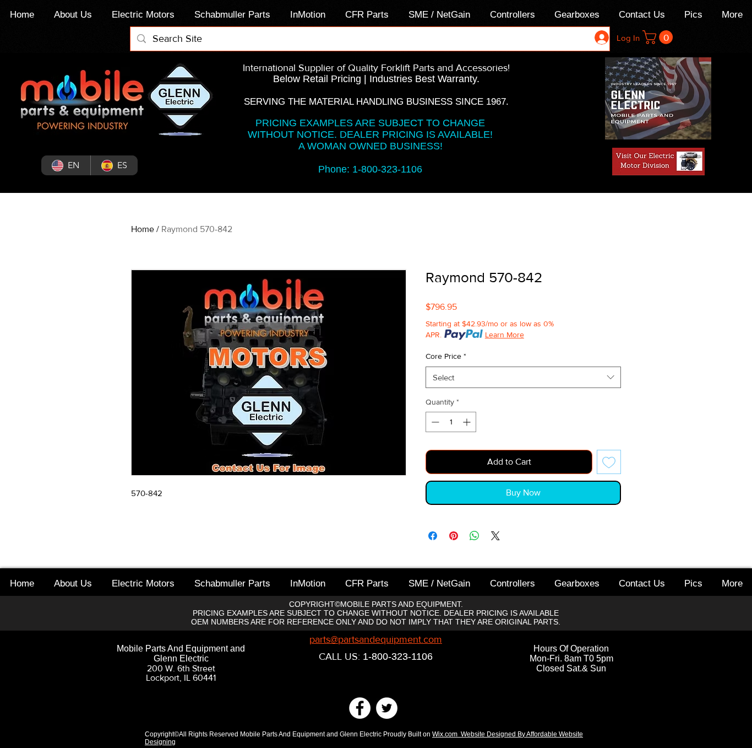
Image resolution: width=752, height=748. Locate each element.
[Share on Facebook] (432, 535)
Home (142, 229)
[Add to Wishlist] (609, 462)
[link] (659, 37)
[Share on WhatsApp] (474, 535)
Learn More (504, 334)
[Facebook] (359, 708)
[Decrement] (434, 422)
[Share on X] (495, 535)
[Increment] (468, 422)
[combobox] (523, 377)
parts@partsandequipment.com (375, 639)
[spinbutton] (451, 422)
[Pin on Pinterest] (453, 535)
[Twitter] (386, 708)
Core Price (446, 356)
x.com (450, 734)
